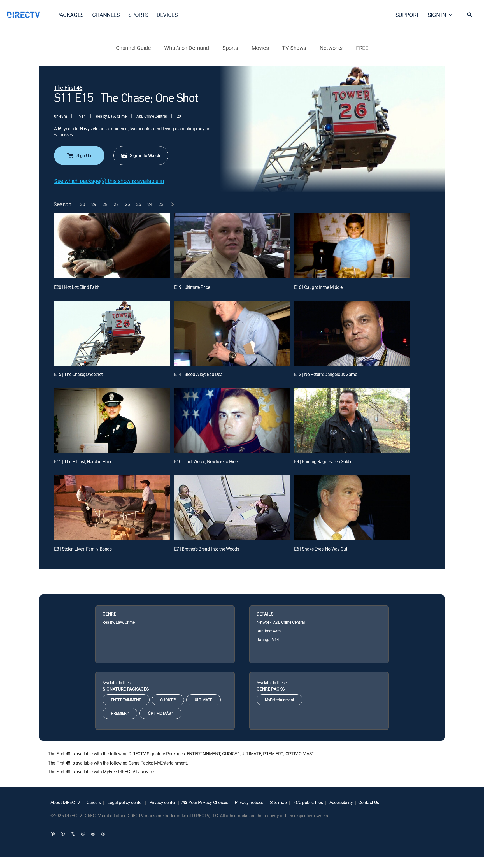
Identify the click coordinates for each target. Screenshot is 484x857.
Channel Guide (133, 48)
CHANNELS (106, 14)
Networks (331, 48)
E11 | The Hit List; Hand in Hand (83, 461)
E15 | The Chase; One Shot (78, 374)
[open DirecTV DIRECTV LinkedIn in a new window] (52, 833)
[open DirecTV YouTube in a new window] (93, 833)
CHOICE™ (168, 699)
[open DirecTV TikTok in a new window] (103, 833)
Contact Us (368, 802)
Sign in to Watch (145, 155)
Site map (278, 802)
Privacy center (162, 802)
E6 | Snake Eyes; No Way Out (320, 549)
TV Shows (294, 48)
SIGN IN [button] (437, 14)
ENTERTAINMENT (126, 699)
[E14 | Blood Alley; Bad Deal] (232, 333)
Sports (230, 48)
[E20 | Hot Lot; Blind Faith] (112, 245)
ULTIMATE (203, 699)
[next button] (172, 204)
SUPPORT (407, 14)
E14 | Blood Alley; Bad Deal (199, 374)
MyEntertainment (279, 699)
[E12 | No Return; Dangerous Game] (352, 333)
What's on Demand (186, 48)
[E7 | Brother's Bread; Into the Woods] (232, 507)
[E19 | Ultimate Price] (232, 245)
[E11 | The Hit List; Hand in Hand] (112, 420)
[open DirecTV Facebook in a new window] (63, 833)
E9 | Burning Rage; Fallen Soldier (323, 461)
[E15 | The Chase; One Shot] (112, 333)
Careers (93, 802)
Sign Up (83, 155)
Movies (260, 48)
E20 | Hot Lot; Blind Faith (76, 287)
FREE (362, 48)
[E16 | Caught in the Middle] (352, 245)
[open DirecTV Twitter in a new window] (73, 833)
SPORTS (138, 14)
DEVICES (167, 14)
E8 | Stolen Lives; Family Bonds (82, 549)
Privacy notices (248, 802)
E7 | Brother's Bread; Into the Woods (206, 549)
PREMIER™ (120, 713)
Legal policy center (124, 802)
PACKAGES (70, 14)
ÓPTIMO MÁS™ (160, 713)
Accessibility (340, 802)
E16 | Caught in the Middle (318, 287)
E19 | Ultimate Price (192, 287)
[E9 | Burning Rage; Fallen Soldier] (352, 420)
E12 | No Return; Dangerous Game (325, 374)
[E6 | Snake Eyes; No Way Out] (352, 507)
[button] (469, 14)
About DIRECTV (65, 802)
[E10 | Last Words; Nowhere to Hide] (232, 420)
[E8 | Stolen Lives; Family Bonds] (112, 507)
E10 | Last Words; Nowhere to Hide (206, 461)
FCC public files (307, 802)
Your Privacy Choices (208, 802)
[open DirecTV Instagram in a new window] (83, 833)
